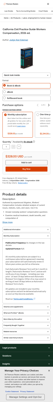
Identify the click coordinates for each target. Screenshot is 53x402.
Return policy (23, 183)
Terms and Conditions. (23, 299)
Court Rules (43, 11)
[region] (26, 384)
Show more (7, 222)
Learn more (21, 126)
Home (6, 18)
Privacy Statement (26, 391)
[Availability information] (34, 142)
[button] (26, 348)
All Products (15, 18)
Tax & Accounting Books (25, 11)
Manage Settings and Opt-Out (25, 397)
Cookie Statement (12, 391)
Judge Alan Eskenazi (18, 40)
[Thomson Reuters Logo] (11, 4)
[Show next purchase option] (49, 105)
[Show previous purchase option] (37, 105)
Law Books (8, 11)
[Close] (49, 370)
